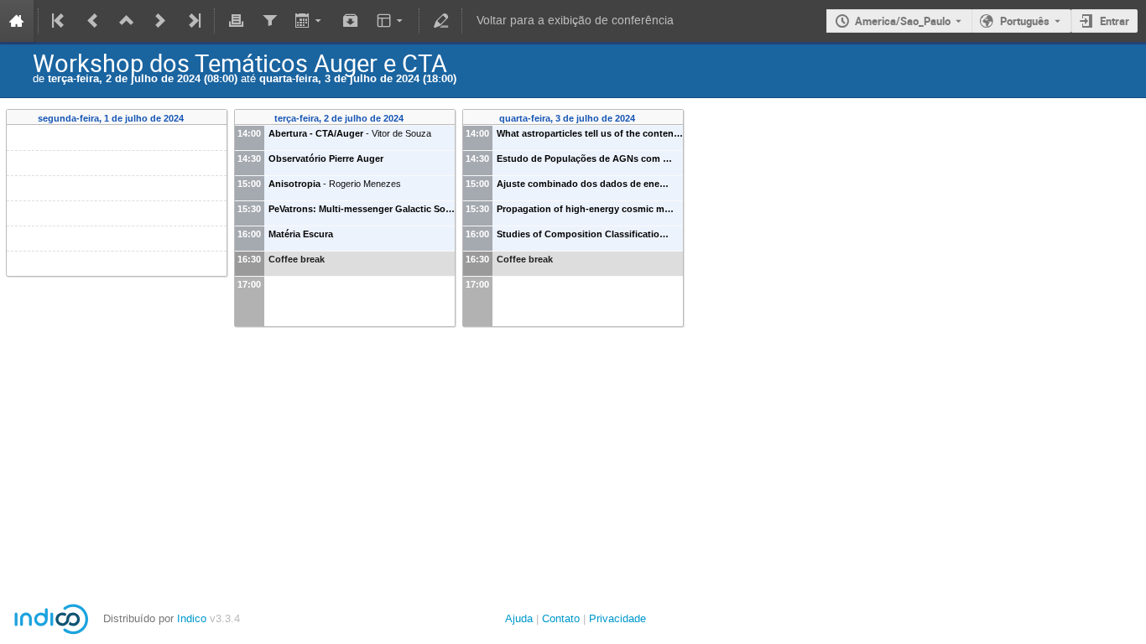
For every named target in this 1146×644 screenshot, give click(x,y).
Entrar (1114, 21)
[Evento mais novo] (193, 21)
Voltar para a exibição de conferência (575, 21)
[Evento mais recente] (160, 21)
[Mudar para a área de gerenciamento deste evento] (440, 21)
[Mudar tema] (391, 21)
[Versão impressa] (236, 21)
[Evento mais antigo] (59, 21)
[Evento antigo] (93, 21)
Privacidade (617, 618)
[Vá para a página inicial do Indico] (17, 21)
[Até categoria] (126, 21)
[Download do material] (350, 21)
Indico (191, 618)
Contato (561, 618)
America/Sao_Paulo (903, 21)
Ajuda (519, 618)
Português (1025, 21)
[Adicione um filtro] (269, 21)
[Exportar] (310, 21)
